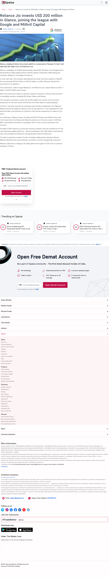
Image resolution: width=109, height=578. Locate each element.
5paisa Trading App (6, 396)
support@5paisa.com (17, 498)
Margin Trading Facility (7, 381)
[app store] (25, 530)
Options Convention (7, 356)
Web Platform (5, 389)
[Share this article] (23, 29)
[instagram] (7, 509)
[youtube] (24, 509)
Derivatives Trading (6, 371)
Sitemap (3, 351)
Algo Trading (4, 394)
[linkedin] (19, 509)
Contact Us (4, 466)
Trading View (5, 406)
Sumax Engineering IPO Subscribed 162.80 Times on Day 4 (19, 227)
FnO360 (3, 392)
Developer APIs (5, 408)
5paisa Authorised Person (8, 421)
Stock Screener (5, 379)
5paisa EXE (4, 399)
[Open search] (101, 2)
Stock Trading (5, 369)
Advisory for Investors (8, 477)
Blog (2, 358)
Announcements (6, 363)
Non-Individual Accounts (8, 424)
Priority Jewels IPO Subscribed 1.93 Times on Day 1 (54, 227)
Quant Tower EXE (6, 411)
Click (97, 244)
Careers (3, 349)
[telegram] (2, 509)
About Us (3, 342)
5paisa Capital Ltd (8, 29)
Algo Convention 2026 (7, 347)
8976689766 (51, 498)
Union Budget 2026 (6, 361)
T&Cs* (26, 196)
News (10, 9)
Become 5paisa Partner (8, 419)
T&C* (37, 289)
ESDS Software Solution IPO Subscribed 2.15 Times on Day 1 (91, 227)
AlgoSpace (4, 403)
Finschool (4, 354)
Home (3, 9)
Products (4, 367)
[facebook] (15, 509)
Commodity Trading (7, 374)
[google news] (28, 509)
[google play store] (9, 530)
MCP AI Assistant (6, 401)
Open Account (16, 192)
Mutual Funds (5, 376)
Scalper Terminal (6, 387)
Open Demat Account (55, 285)
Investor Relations (6, 344)
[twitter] (11, 509)
